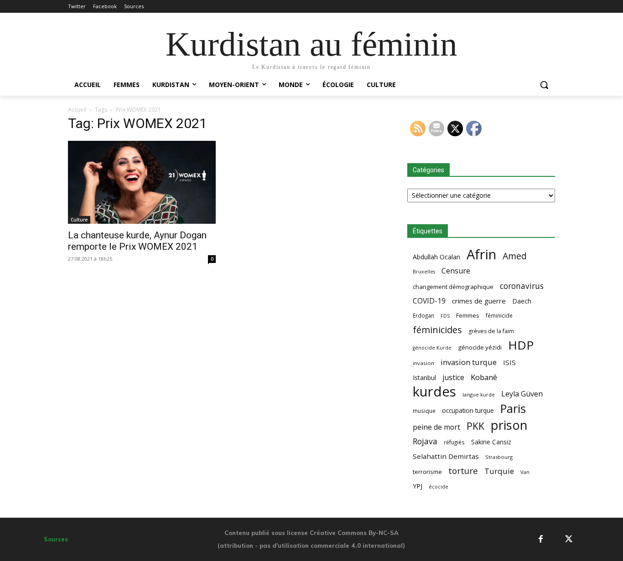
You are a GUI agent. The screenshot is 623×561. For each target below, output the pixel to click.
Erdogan (423, 315)
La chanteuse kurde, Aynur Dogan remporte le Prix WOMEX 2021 (137, 241)
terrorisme (427, 472)
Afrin (481, 254)
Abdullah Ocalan (436, 256)
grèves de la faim (491, 331)
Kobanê (484, 377)
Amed (515, 256)
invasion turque (469, 362)
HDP (521, 345)
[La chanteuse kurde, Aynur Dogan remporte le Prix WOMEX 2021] (142, 182)
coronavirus (522, 286)
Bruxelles (424, 271)
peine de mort (436, 427)
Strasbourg (499, 456)
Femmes (467, 315)
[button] (544, 85)
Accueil (77, 109)
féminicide (499, 315)
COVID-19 (429, 301)
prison (509, 425)
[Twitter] (569, 539)
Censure (455, 271)
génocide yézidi (480, 347)
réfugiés (454, 442)
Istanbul (424, 377)
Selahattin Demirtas (446, 456)
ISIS (509, 362)
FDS (445, 315)
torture (463, 471)
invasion (423, 363)
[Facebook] (540, 539)
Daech (521, 301)
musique (424, 410)
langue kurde (478, 394)
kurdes (434, 391)
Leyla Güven (522, 394)
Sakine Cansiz (491, 441)
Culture (79, 219)
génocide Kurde (432, 348)
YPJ (417, 485)
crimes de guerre (479, 300)
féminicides (437, 330)
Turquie (499, 471)
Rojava (425, 441)
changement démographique (453, 287)
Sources (56, 539)
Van (525, 471)
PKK (475, 426)
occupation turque (468, 410)
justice (453, 377)
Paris (513, 408)
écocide (438, 486)
